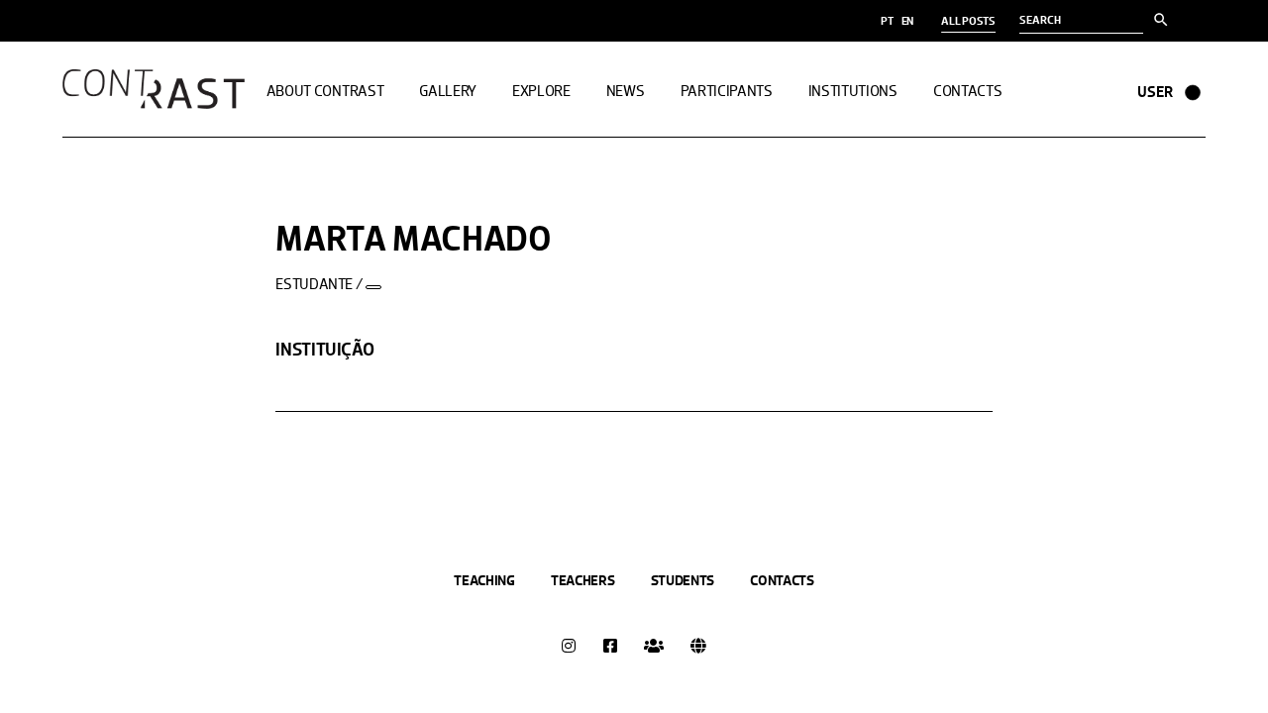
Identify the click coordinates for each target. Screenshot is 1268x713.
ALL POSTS (968, 21)
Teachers (583, 580)
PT (887, 21)
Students (683, 580)
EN (907, 21)
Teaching (484, 580)
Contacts (782, 580)
